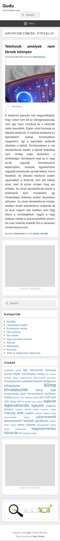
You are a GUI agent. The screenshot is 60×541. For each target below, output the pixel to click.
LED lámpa (10, 401)
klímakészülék (16, 389)
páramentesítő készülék (19, 421)
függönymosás (26, 377)
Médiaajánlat (13, 346)
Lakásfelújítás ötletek (17, 324)
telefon (36, 233)
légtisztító (37, 405)
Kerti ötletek (12, 335)
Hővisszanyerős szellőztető (18, 381)
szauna (30, 424)
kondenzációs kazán (15, 393)
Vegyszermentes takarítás (19, 339)
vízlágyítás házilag (29, 433)
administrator (39, 56)
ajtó (25, 370)
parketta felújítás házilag (45, 413)
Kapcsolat (11, 349)
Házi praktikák (13, 331)
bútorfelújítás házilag (33, 373)
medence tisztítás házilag (27, 409)
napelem (29, 413)
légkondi (49, 401)
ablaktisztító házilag (12, 370)
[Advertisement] (30, 266)
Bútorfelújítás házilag (17, 328)
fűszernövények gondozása (44, 377)
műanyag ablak (13, 413)
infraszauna (12, 385)
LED (41, 397)
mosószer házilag (48, 409)
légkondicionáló (16, 405)
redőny (21, 424)
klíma (50, 384)
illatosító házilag (42, 381)
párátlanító (41, 421)
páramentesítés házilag (16, 417)
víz (20, 433)
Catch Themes (38, 536)
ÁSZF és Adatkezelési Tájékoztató (23, 353)
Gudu (8, 5)
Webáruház (19, 233)
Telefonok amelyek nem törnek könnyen (30, 49)
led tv (21, 401)
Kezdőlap (11, 321)
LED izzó (50, 397)
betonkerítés (36, 370)
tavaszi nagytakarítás (15, 429)
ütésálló (44, 233)
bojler (17, 374)
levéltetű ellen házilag (33, 401)
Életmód (11, 342)
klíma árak (46, 390)
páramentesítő (46, 416)
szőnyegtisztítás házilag (46, 425)
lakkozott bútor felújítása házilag (25, 397)
